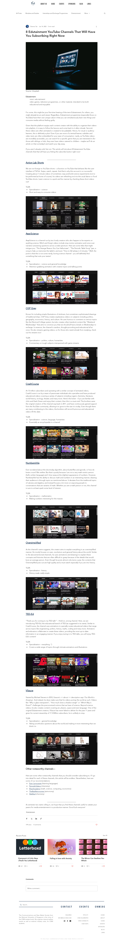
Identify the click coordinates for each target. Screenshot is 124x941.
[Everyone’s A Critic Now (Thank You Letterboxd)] (30, 847)
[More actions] (96, 26)
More (86, 13)
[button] (105, 13)
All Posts (19, 13)
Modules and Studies (32, 13)
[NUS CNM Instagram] (64, 921)
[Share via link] (41, 819)
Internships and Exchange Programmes (55, 13)
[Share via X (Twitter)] (31, 819)
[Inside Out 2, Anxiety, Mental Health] (62, 847)
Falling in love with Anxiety (61, 858)
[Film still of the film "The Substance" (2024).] (93, 847)
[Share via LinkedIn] (36, 819)
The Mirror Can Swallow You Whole (92, 859)
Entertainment (76, 13)
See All (105, 835)
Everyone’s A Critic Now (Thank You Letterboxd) (28, 859)
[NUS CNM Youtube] (70, 921)
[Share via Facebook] (27, 819)
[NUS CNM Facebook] (67, 921)
